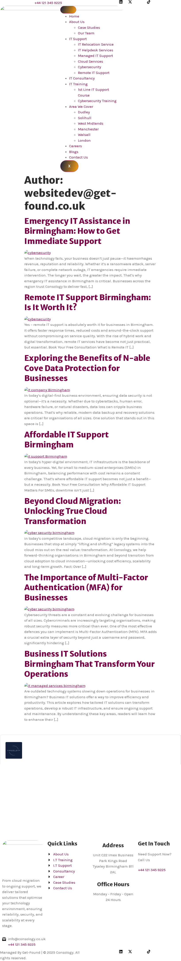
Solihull (84, 118)
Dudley (84, 112)
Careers (75, 146)
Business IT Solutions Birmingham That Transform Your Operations (89, 664)
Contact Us (78, 157)
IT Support (78, 39)
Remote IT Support (93, 72)
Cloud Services (90, 61)
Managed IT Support (95, 55)
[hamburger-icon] (68, 10)
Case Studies (89, 27)
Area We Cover (81, 106)
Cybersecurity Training (97, 101)
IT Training (78, 84)
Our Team (86, 33)
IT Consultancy (82, 78)
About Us (77, 21)
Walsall (84, 134)
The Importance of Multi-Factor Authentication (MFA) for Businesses (86, 588)
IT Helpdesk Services (95, 50)
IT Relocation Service (96, 44)
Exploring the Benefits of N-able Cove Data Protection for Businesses (87, 368)
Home (74, 16)
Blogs (73, 151)
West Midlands (90, 123)
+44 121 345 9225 (152, 870)
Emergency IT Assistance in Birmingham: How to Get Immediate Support (77, 231)
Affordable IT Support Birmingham (66, 440)
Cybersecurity (89, 67)
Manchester (88, 129)
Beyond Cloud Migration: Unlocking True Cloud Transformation (72, 511)
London (84, 140)
